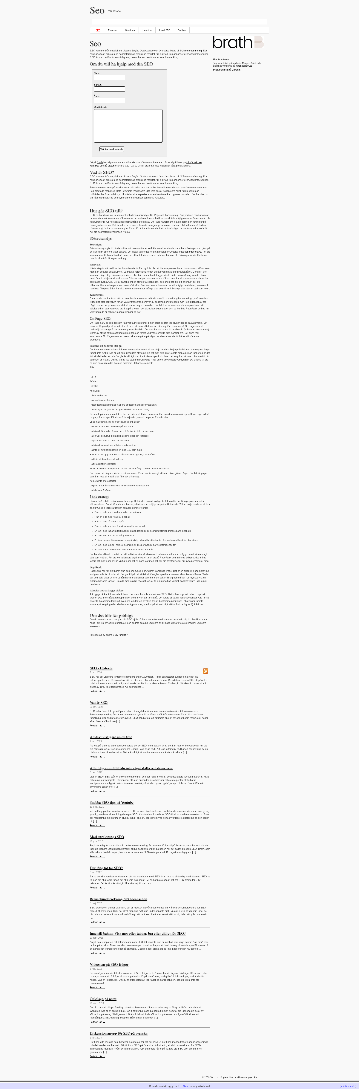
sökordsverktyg (193, 251)
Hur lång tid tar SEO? (106, 867)
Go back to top (264, 1081)
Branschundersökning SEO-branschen (118, 898)
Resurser (112, 30)
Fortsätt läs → (97, 691)
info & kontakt (347, 1086)
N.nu (185, 1086)
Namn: (97, 73)
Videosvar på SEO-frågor (109, 964)
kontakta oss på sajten (102, 165)
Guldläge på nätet (103, 998)
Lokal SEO (164, 30)
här (186, 359)
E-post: (98, 84)
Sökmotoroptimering (191, 50)
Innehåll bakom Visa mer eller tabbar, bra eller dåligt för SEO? (137, 933)
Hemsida (147, 30)
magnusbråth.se (244, 66)
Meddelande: (101, 107)
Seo (97, 9)
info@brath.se (194, 162)
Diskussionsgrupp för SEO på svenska (118, 1033)
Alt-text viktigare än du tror (111, 736)
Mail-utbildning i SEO (107, 836)
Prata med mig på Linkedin (226, 69)
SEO (98, 30)
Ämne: (97, 96)
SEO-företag (119, 634)
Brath (100, 162)
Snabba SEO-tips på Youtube (112, 802)
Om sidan (130, 30)
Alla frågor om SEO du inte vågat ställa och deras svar (131, 767)
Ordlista (182, 30)
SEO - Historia (101, 667)
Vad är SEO (98, 702)
